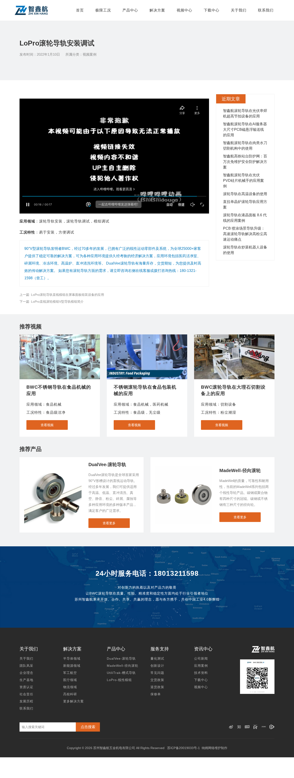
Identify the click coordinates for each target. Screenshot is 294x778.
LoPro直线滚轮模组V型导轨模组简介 (57, 301)
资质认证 (26, 687)
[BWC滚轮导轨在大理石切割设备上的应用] (234, 356)
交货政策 (157, 680)
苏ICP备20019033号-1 (183, 748)
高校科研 (70, 694)
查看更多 (109, 523)
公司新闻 (201, 658)
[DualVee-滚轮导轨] (53, 468)
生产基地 (26, 680)
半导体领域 (71, 658)
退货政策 (157, 687)
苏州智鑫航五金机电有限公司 (114, 748)
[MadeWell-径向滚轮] (183, 468)
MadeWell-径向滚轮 (122, 665)
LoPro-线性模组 (119, 680)
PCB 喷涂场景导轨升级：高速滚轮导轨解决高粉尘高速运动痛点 (245, 233)
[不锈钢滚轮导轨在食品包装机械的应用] (147, 356)
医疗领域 (70, 680)
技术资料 (201, 673)
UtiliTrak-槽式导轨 (121, 673)
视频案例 (89, 54)
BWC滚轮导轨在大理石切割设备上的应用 (233, 390)
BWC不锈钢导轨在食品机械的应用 (58, 390)
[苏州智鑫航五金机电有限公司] (31, 10)
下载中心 (211, 10)
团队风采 (26, 665)
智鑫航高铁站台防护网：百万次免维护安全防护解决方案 (245, 161)
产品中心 (130, 10)
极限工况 (103, 10)
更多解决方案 (73, 701)
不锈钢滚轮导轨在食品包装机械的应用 (145, 390)
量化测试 (157, 658)
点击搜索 (88, 727)
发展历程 (26, 701)
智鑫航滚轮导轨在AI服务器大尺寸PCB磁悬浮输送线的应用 (245, 129)
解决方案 (157, 10)
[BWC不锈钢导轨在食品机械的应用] (60, 356)
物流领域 (70, 687)
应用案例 (201, 665)
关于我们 (238, 10)
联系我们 (266, 10)
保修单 (155, 694)
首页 (80, 10)
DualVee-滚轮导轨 (121, 658)
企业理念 (26, 673)
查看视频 (47, 425)
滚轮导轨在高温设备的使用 (245, 194)
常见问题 (157, 673)
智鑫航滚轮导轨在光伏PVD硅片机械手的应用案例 (243, 180)
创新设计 (157, 665)
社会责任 (26, 694)
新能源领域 (71, 665)
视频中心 (184, 10)
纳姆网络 (208, 748)
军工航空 (70, 673)
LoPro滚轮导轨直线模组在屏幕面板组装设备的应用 (67, 294)
